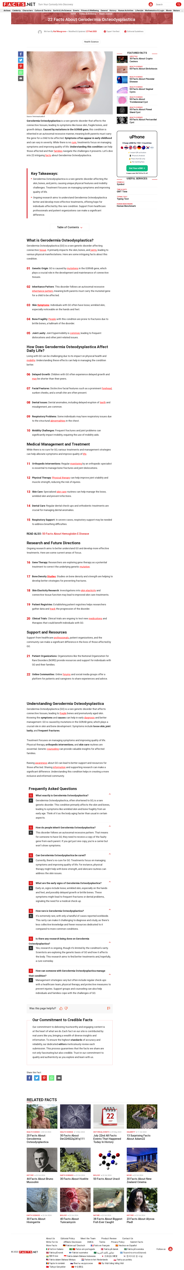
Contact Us (127, 1238)
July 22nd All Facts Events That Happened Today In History (107, 1139)
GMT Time (122, 191)
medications (95, 618)
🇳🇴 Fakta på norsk (54, 1252)
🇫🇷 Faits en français (100, 1245)
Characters (27, 10)
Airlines (7, 10)
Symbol (120, 184)
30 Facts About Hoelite (74, 1178)
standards (76, 1039)
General (104, 10)
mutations (72, 268)
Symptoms (43, 305)
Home (73, 14)
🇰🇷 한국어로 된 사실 (133, 1256)
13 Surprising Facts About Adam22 (138, 1137)
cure (74, 142)
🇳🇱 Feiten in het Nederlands (94, 1259)
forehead (107, 388)
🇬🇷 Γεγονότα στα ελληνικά (133, 1252)
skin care (61, 491)
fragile (63, 713)
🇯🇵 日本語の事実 (109, 1256)
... (182, 10)
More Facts (51, 1245)
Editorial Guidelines (135, 31)
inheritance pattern (42, 291)
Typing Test (123, 199)
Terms (102, 1242)
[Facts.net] (19, 4)
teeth (103, 402)
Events (76, 10)
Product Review (109, 1238)
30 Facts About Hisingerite (36, 1220)
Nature (176, 10)
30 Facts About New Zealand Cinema (139, 1180)
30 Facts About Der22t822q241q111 (72, 1137)
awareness (41, 763)
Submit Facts (136, 1242)
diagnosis (89, 717)
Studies (51, 576)
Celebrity (16, 10)
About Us (50, 1238)
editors (62, 1044)
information (59, 767)
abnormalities (57, 420)
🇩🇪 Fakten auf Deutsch (74, 1245)
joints (94, 250)
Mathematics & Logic (154, 10)
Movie (168, 10)
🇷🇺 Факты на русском (81, 1263)
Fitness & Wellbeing (90, 10)
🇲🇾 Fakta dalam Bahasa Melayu (61, 1259)
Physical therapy (61, 477)
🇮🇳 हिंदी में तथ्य (52, 1256)
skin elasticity (88, 590)
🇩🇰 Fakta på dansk (109, 1249)
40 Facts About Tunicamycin (69, 1220)
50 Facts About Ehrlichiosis (143, 68)
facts (48, 155)
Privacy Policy (117, 1242)
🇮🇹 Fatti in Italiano (54, 1249)
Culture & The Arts (43, 10)
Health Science (105, 14)
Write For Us (52, 1242)
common (75, 333)
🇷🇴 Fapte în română (55, 1263)
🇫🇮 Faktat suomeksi (78, 1252)
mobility (31, 360)
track (52, 608)
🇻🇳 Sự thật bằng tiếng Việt (111, 1263)
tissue (42, 250)
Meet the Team (88, 1238)
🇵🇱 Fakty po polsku (123, 1259)
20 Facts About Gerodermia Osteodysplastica (37, 1139)
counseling (53, 748)
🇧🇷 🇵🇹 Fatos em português (82, 1249)
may (34, 378)
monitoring (76, 463)
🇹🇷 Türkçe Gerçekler (56, 1267)
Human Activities (125, 10)
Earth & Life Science (62, 10)
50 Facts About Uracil (106, 1178)
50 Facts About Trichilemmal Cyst (139, 100)
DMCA (90, 1242)
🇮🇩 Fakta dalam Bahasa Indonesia (80, 1256)
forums (67, 674)
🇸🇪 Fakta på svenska (134, 1249)
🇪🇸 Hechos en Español (126, 1245)
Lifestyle (139, 10)
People (52, 319)
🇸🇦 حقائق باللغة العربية (104, 1252)
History (113, 10)
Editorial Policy (68, 1238)
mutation (85, 566)
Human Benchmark (126, 206)
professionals (61, 637)
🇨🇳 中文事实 (77, 1267)
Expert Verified (113, 31)
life (84, 454)
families (58, 151)
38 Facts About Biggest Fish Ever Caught (107, 1220)
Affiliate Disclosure (72, 1242)
